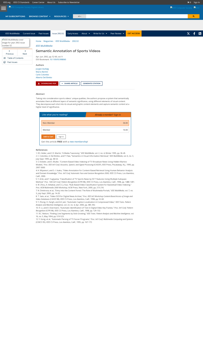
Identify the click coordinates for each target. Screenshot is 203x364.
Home (38, 41)
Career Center (38, 2)
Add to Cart (48, 137)
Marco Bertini (42, 72)
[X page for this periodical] (188, 33)
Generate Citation (91, 83)
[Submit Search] (193, 16)
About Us (51, 2)
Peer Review (116, 33)
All (79, 16)
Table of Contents (15, 58)
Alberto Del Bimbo (44, 77)
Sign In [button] (197, 2)
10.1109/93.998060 (58, 59)
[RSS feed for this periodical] (200, 33)
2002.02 (75, 41)
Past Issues (44, 33)
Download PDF (48, 83)
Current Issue (29, 33)
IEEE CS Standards (21, 2)
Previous (10, 54)
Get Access (134, 33)
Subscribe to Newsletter (69, 2)
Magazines (48, 41)
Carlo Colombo (42, 74)
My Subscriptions (15, 16)
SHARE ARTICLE (71, 83)
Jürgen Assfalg (42, 69)
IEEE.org (6, 2)
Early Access (73, 33)
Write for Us (99, 33)
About (85, 33)
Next (25, 54)
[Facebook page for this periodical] (194, 33)
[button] (189, 2)
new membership (78, 141)
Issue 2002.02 (58, 33)
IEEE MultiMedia (12, 33)
